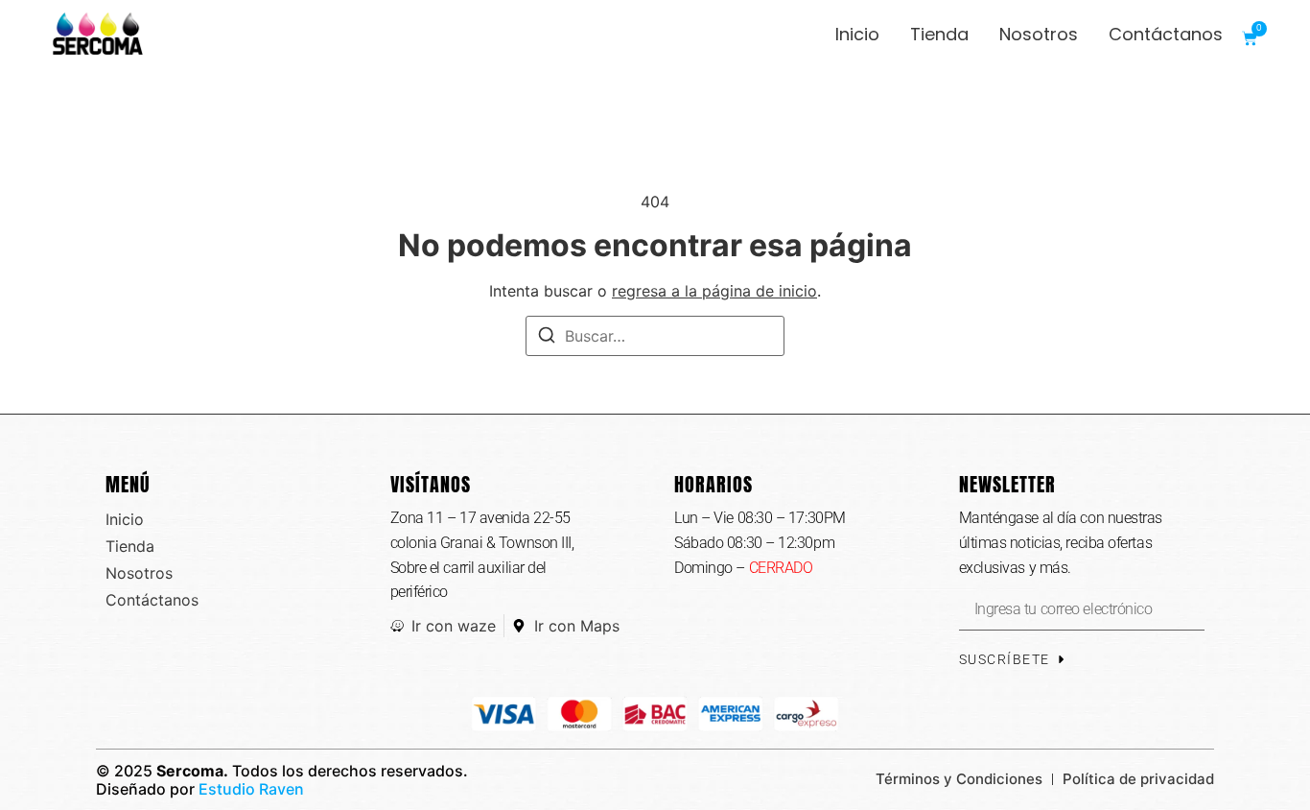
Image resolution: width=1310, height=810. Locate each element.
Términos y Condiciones (959, 779)
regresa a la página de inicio (714, 290)
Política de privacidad (1138, 779)
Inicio (857, 34)
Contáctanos (1166, 34)
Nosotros (1038, 34)
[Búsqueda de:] (655, 336)
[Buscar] (547, 338)
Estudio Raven (251, 788)
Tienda (939, 34)
